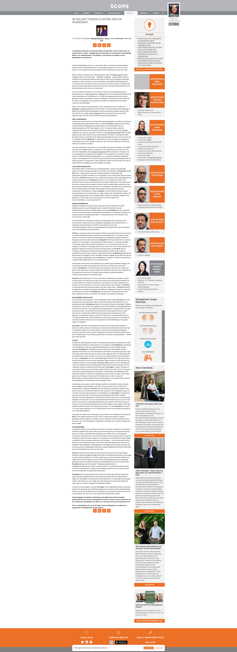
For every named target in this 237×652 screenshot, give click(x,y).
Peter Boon (100, 363)
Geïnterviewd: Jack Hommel (157, 244)
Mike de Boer (117, 75)
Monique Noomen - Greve (100, 38)
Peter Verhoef (77, 497)
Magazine (130, 13)
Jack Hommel (89, 94)
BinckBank (75, 109)
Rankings (143, 13)
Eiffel (106, 363)
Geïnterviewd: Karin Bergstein (157, 127)
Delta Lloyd (85, 109)
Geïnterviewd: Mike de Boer (157, 221)
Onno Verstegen (94, 113)
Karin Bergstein (112, 132)
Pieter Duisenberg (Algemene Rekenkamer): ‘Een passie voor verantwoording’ (148, 54)
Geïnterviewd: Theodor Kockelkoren (157, 100)
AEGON (108, 77)
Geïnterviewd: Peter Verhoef (157, 194)
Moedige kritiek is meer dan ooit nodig (150, 58)
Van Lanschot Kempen (154, 158)
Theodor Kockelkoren (99, 152)
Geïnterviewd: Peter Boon (157, 174)
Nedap (149, 140)
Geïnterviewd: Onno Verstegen (157, 82)
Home (76, 13)
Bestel (171, 24)
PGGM (149, 138)
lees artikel (149, 436)
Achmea (101, 94)
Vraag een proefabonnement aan (149, 621)
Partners (156, 13)
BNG (148, 155)
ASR (119, 132)
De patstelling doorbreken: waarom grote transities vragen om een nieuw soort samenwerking (150, 63)
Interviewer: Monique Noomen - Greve (157, 268)
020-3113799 (150, 642)
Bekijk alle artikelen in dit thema (149, 69)
